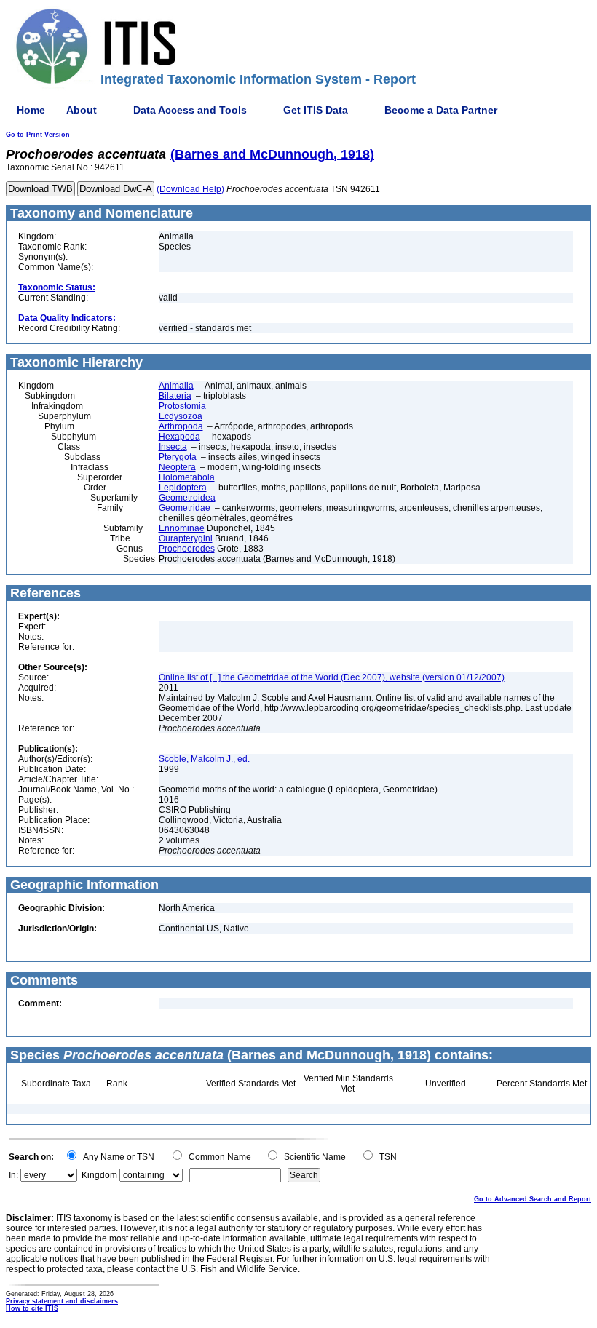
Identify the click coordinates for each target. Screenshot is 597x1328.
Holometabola (187, 477)
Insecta (173, 447)
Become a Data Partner (440, 110)
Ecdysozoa (180, 416)
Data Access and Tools (190, 110)
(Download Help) (190, 189)
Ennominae (182, 528)
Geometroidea (187, 498)
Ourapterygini (186, 538)
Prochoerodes (187, 549)
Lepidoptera (183, 487)
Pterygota (178, 457)
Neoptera (177, 467)
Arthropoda (181, 426)
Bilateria (175, 396)
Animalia (176, 386)
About (81, 110)
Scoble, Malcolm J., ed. (204, 759)
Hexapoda (179, 437)
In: (13, 1175)
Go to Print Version (38, 134)
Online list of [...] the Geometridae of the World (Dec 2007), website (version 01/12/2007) (332, 677)
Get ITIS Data (315, 110)
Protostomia (182, 406)
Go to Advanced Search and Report (532, 1199)
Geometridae (184, 508)
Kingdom (99, 1175)
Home (31, 110)
